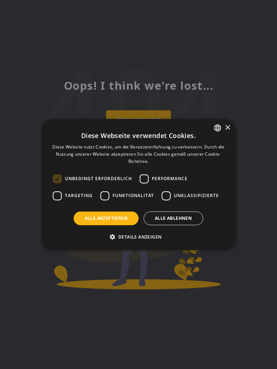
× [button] (227, 127)
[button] (138, 236)
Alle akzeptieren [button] (106, 218)
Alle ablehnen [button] (173, 218)
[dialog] (138, 184)
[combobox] (217, 128)
